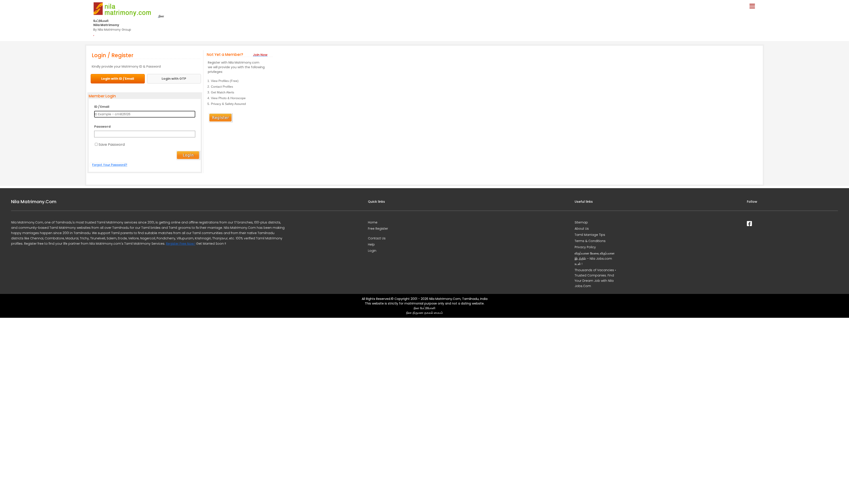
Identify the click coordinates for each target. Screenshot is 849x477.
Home (372, 222)
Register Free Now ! (180, 243)
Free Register (378, 228)
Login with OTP (174, 78)
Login (372, 250)
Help (371, 244)
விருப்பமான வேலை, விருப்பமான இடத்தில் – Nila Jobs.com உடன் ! (595, 258)
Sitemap (581, 222)
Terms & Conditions (590, 241)
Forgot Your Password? (109, 165)
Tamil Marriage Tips (590, 235)
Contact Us (377, 238)
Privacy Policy (585, 247)
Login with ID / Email (117, 78)
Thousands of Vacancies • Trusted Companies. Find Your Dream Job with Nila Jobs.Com (595, 278)
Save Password (112, 144)
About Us (582, 228)
